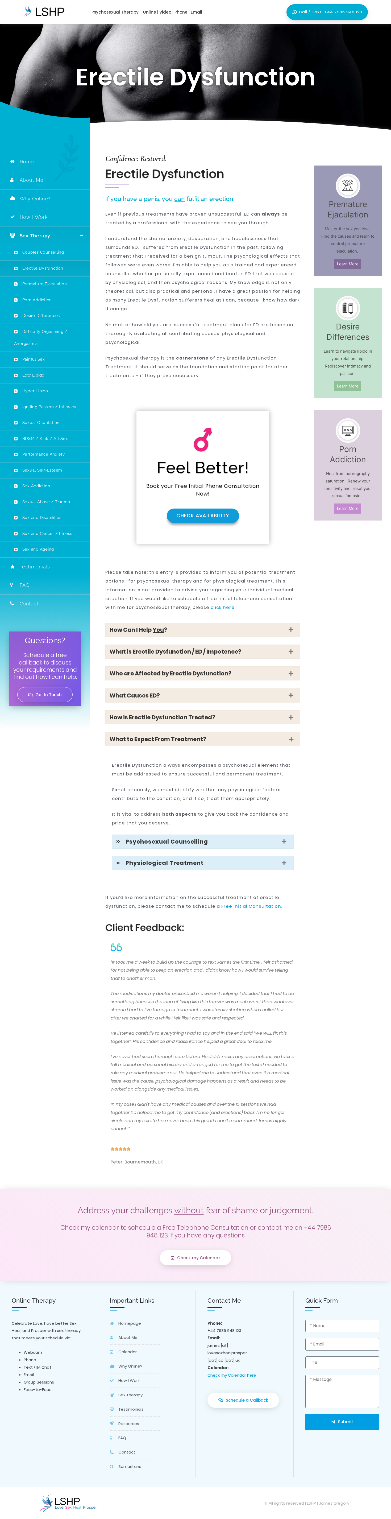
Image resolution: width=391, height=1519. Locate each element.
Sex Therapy (35, 235)
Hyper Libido (35, 391)
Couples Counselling (43, 252)
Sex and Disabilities (41, 517)
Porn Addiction (37, 300)
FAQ (25, 585)
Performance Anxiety (43, 454)
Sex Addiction (36, 486)
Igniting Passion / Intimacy (49, 406)
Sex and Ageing (38, 549)
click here (223, 607)
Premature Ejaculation (44, 284)
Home (27, 161)
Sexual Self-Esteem (42, 470)
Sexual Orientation (41, 422)
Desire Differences (41, 315)
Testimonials (35, 566)
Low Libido (33, 375)
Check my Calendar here (231, 1375)
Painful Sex (33, 359)
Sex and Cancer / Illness (47, 533)
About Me (32, 180)
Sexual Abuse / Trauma (46, 502)
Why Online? (35, 198)
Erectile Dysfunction (42, 268)
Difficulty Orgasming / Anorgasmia (41, 337)
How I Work (34, 217)
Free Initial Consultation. (251, 906)
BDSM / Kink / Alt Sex (45, 438)
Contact (29, 603)
